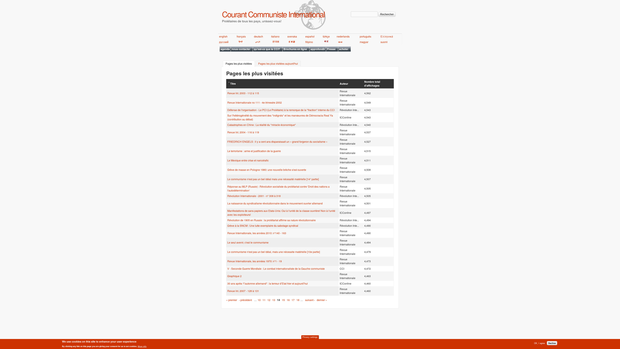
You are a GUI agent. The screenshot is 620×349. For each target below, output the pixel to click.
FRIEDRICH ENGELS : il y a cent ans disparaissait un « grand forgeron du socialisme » (277, 141)
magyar (364, 42)
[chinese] (326, 42)
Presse (331, 49)
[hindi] (240, 42)
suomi (384, 42)
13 (273, 300)
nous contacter (241, 49)
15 (283, 300)
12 (268, 300)
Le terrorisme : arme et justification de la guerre (254, 151)
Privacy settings (310, 337)
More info (142, 346)
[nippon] (291, 42)
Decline (552, 343)
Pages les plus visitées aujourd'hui (278, 64)
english (223, 36)
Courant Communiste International (273, 14)
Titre (233, 83)
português (365, 36)
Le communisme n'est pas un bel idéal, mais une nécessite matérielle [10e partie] (273, 252)
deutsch (258, 36)
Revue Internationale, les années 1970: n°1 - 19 (254, 261)
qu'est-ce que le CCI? (267, 49)
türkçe (326, 36)
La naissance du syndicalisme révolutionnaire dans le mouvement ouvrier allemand (275, 203)
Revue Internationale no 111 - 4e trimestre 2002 (254, 102)
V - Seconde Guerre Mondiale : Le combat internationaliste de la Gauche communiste (276, 268)
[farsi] (257, 42)
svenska (292, 36)
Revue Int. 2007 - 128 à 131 (243, 291)
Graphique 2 (234, 276)
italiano (275, 36)
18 (297, 300)
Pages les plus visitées (240, 64)
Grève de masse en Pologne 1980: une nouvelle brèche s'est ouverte (266, 170)
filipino (309, 42)
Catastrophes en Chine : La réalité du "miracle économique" (261, 125)
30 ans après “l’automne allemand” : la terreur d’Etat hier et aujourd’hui (267, 283)
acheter (343, 49)
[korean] (275, 42)
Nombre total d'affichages (372, 83)
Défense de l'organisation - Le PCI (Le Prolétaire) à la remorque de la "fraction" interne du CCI (281, 110)
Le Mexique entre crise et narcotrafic (248, 160)
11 (264, 300)
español (310, 36)
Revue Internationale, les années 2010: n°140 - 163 (256, 233)
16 (288, 300)
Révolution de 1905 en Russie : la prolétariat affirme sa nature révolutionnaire (271, 220)
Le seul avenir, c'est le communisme (248, 242)
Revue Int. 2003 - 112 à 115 (243, 93)
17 (293, 300)
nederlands (343, 36)
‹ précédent (245, 300)
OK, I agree (539, 343)
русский (223, 42)
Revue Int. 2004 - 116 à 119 (243, 132)
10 (259, 300)
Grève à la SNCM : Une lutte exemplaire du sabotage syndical (262, 225)
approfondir (317, 49)
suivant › (310, 300)
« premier (231, 300)
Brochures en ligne (295, 49)
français (241, 36)
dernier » (322, 300)
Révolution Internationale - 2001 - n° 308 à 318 (254, 196)
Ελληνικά (387, 36)
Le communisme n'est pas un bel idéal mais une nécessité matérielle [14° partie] (273, 179)
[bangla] (340, 42)
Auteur (344, 83)
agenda (225, 49)
